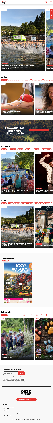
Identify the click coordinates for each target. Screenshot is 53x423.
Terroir (50, 315)
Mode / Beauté (42, 315)
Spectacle (13, 149)
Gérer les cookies (16, 419)
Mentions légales (25, 419)
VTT (41, 203)
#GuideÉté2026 (26, 80)
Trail (36, 203)
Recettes (27, 315)
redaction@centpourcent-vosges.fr (11, 413)
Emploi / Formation (37, 80)
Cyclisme (47, 203)
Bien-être (10, 315)
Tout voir (5, 260)
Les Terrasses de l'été (13, 80)
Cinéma (37, 149)
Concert (20, 149)
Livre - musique (47, 149)
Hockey (10, 203)
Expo (28, 149)
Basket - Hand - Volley (27, 203)
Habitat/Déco (19, 315)
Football (17, 203)
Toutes (4, 80)
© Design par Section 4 (35, 419)
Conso (34, 315)
